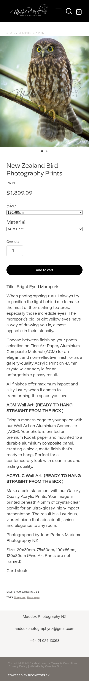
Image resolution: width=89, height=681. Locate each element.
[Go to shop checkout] (79, 11)
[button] (69, 11)
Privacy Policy (18, 666)
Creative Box (53, 666)
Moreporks (19, 597)
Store (10, 32)
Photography (33, 597)
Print (42, 32)
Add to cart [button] (44, 270)
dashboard (41, 663)
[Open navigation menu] (58, 11)
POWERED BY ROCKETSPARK (28, 675)
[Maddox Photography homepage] (29, 11)
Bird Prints (27, 32)
